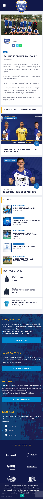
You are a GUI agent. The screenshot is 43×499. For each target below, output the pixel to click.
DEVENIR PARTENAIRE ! (21, 399)
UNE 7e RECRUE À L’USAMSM (24, 247)
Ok (22, 496)
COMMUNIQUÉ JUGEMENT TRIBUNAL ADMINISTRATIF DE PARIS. (25, 234)
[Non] (40, 491)
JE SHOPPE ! (22, 340)
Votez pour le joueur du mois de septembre (20, 150)
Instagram (12, 435)
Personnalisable (21, 300)
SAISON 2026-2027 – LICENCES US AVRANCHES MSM (26, 221)
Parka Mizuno (17, 278)
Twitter (11, 431)
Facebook (11, 426)
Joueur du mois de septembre (19, 192)
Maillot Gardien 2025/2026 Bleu (24, 302)
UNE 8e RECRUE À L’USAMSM (24, 208)
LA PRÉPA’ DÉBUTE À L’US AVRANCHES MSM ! (23, 260)
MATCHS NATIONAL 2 (21, 368)
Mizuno (14, 276)
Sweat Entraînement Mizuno (23, 290)
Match (14, 300)
